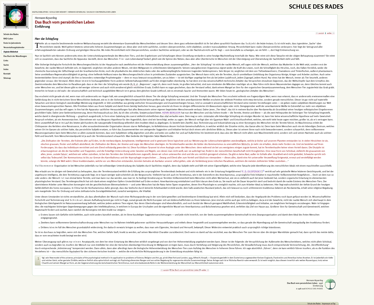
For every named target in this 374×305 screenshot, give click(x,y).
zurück (321, 33)
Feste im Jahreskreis (12, 43)
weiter (329, 33)
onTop (333, 303)
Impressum (326, 303)
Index (6, 69)
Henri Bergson (171, 112)
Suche (6, 65)
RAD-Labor (8, 38)
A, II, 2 (134, 84)
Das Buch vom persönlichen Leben (101, 12)
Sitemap (7, 78)
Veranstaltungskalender (14, 47)
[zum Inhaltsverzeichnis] (325, 33)
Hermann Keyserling (76, 12)
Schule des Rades (11, 34)
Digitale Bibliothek (11, 52)
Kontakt (7, 73)
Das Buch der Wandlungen (15, 56)
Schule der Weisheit (58, 12)
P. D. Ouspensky (251, 171)
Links (6, 60)
